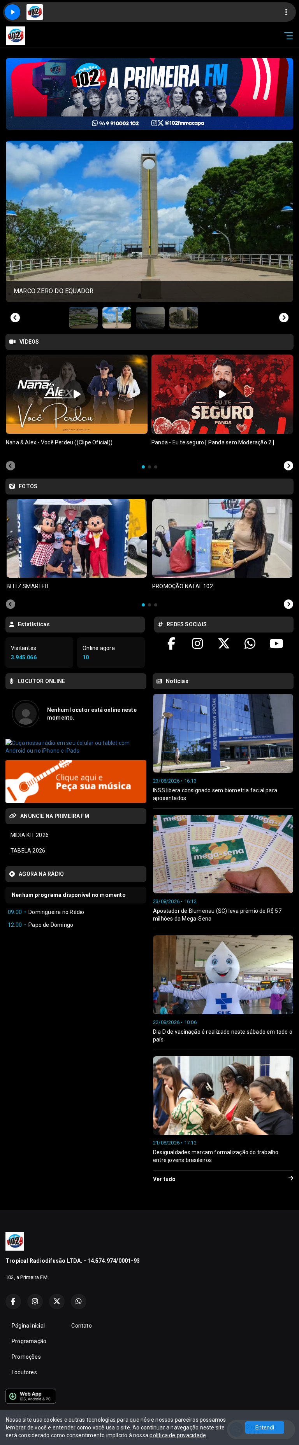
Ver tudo (164, 1179)
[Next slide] (283, 317)
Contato (81, 1326)
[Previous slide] (15, 317)
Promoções (26, 1357)
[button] (83, 317)
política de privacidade (178, 1435)
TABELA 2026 (28, 850)
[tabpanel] (77, 405)
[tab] (143, 466)
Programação (29, 1341)
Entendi (264, 1427)
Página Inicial (28, 1326)
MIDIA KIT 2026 (30, 835)
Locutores (24, 1372)
